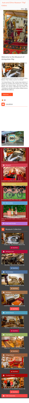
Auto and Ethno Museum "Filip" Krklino (14, 4)
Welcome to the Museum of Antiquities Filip (12, 58)
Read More (15, 247)
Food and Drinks (10, 223)
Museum (8, 165)
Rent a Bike (9, 203)
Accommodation (11, 184)
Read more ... (6, 94)
